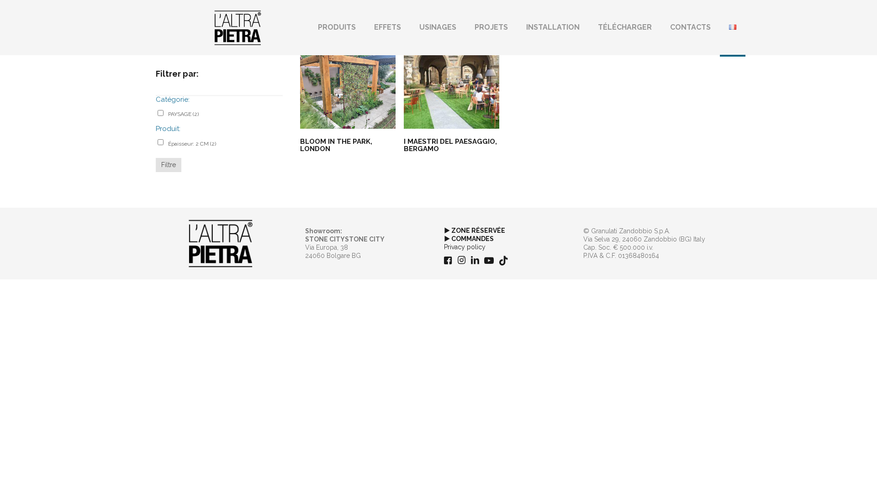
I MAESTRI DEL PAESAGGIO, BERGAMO (450, 145)
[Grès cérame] (238, 27)
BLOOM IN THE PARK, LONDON (336, 145)
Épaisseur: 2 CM (192, 144)
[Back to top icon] (833, 474)
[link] (221, 243)
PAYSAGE (183, 114)
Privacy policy (465, 247)
